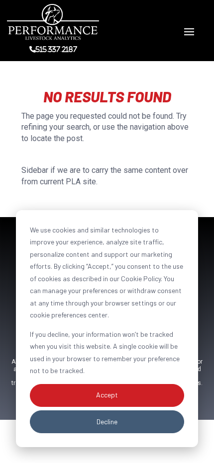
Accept (107, 394)
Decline (107, 421)
